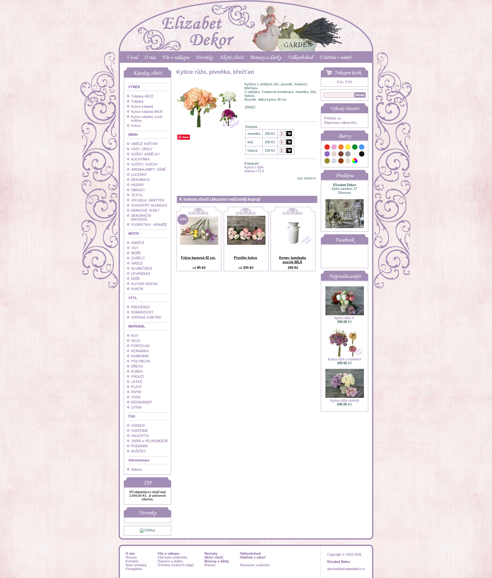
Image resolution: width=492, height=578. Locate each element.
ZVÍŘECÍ (138, 258)
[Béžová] (334, 155)
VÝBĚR (134, 87)
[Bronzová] (341, 162)
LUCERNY (139, 175)
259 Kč (270, 134)
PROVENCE (140, 307)
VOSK (136, 397)
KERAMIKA (140, 351)
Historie (131, 557)
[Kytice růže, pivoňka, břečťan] (209, 129)
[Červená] (327, 148)
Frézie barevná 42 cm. (198, 258)
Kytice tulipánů (142, 106)
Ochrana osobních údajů (176, 565)
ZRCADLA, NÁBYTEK (148, 200)
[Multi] (355, 162)
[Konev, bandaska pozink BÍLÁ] (293, 244)
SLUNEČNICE (141, 268)
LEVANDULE (141, 274)
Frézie (135, 126)
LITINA (136, 407)
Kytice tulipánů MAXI (147, 112)
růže (260, 167)
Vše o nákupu (175, 57)
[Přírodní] (348, 162)
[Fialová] (327, 155)
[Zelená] (355, 148)
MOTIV (133, 234)
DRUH (133, 135)
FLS (261, 171)
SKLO (135, 341)
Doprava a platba (170, 561)
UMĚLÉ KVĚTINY (144, 144)
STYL (132, 298)
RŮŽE (135, 279)
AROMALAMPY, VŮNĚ (148, 169)
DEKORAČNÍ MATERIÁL (141, 217)
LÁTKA (136, 382)
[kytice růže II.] (344, 314)
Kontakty (132, 561)
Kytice (249, 167)
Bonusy (210, 565)
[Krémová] (362, 162)
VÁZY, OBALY (142, 149)
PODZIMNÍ (139, 446)
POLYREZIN (140, 361)
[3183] (289, 133)
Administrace (138, 460)
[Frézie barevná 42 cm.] (199, 244)
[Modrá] (362, 148)
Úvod (132, 57)
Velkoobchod (300, 57)
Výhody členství (344, 108)
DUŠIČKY (138, 451)
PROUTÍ (137, 377)
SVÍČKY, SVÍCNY (144, 164)
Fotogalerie (134, 569)
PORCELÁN (140, 346)
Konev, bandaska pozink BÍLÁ (292, 260)
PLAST (136, 387)
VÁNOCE (138, 426)
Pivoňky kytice (245, 258)
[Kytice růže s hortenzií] (344, 355)
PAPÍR (136, 392)
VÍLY (134, 248)
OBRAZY (138, 190)
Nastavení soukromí (255, 565)
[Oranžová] (341, 148)
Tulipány (137, 101)
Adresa (136, 469)
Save (185, 137)
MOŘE (136, 253)
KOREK (137, 371)
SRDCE (137, 263)
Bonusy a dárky (265, 57)
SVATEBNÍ (139, 431)
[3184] (289, 142)
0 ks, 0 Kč (344, 82)
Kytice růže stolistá (344, 400)
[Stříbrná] (334, 162)
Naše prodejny (136, 565)
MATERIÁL (136, 326)
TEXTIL (137, 195)
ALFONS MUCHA (144, 284)
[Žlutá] (348, 148)
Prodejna (344, 175)
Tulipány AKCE (142, 96)
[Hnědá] (341, 155)
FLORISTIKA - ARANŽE (149, 225)
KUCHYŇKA (140, 159)
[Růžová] (334, 148)
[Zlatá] (327, 162)
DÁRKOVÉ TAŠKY (145, 210)
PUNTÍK (137, 289)
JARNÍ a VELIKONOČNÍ (149, 441)
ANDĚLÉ (138, 243)
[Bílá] (355, 155)
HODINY (137, 185)
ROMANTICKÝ (142, 312)
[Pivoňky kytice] (246, 244)
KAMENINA (140, 356)
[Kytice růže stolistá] (344, 397)
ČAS (131, 416)
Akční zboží (231, 57)
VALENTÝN (140, 436)
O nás (150, 57)
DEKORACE (140, 180)
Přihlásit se (332, 118)
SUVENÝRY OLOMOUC (149, 205)
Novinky (204, 57)
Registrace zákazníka (340, 123)
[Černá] (362, 155)
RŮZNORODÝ (141, 402)
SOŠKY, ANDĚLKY (145, 154)
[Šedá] (348, 155)
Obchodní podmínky (173, 557)
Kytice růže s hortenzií (344, 359)
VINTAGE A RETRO (146, 317)
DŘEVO (137, 366)
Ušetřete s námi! (335, 57)
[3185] (289, 150)
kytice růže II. (344, 318)
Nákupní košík (347, 72)
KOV (134, 336)
